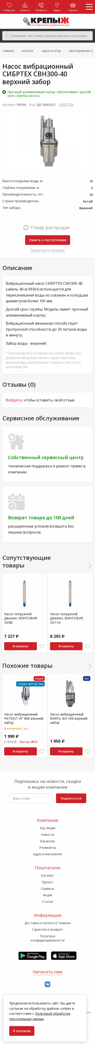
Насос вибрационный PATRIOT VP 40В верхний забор (23, 718)
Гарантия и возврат (47, 929)
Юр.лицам (47, 828)
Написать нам (47, 971)
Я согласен (22, 1031)
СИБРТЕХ (66, 104)
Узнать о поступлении (47, 240)
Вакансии (47, 841)
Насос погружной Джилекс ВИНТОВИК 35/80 (20, 618)
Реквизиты (47, 847)
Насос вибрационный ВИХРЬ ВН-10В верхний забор (68, 718)
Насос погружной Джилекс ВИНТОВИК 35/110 (66, 618)
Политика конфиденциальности (48, 938)
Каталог (47, 875)
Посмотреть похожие (47, 250)
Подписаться (71, 798)
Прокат (47, 882)
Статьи (47, 901)
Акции (47, 895)
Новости (47, 834)
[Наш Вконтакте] (47, 984)
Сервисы (47, 888)
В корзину (20, 646)
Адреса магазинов (47, 854)
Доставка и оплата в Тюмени (47, 923)
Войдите (14, 400)
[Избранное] (42, 646)
